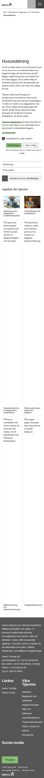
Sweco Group (8, 692)
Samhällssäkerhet (30, 718)
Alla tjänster (13, 12)
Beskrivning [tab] (8, 164)
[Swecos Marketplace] (7, 4)
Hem (5, 12)
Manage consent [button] (28, 770)
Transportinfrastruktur (32, 722)
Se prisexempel (9, 133)
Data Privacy (23, 767)
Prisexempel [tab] (8, 170)
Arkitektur (26, 692)
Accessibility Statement (11, 770)
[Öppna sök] (31, 4)
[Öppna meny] (40, 4)
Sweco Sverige (9, 688)
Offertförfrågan (14, 145)
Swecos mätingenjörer (11, 122)
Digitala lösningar (30, 705)
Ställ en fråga (31, 145)
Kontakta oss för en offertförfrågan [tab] (24, 178)
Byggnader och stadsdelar (29, 12)
